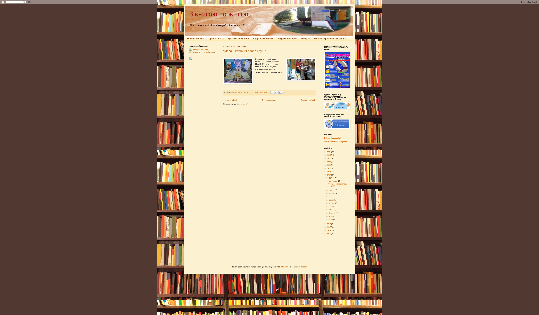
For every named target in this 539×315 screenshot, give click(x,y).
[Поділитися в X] (277, 92)
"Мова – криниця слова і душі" (244, 51)
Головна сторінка (196, 38)
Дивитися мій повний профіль (336, 142)
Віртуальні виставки (263, 38)
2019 (329, 175)
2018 (329, 224)
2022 (329, 165)
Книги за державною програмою (330, 38)
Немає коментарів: (261, 92)
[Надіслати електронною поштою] (271, 92)
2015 (329, 234)
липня (331, 200)
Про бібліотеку (216, 38)
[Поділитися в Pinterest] (282, 92)
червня (332, 203)
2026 (329, 152)
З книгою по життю (218, 13)
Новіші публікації (230, 100)
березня (332, 213)
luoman (285, 267)
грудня (331, 178)
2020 (329, 172)
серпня (332, 197)
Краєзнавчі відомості (238, 38)
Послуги (305, 38)
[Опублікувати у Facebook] (279, 92)
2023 (329, 162)
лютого (332, 216)
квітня (331, 210)
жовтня (332, 190)
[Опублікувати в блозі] (274, 92)
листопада (333, 181)
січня (331, 220)
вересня (332, 193)
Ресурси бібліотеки (287, 38)
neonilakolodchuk (334, 138)
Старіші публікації (308, 100)
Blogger (304, 267)
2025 (329, 155)
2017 (329, 227)
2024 (329, 158)
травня (332, 207)
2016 (329, 230)
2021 (329, 168)
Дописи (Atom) (242, 104)
